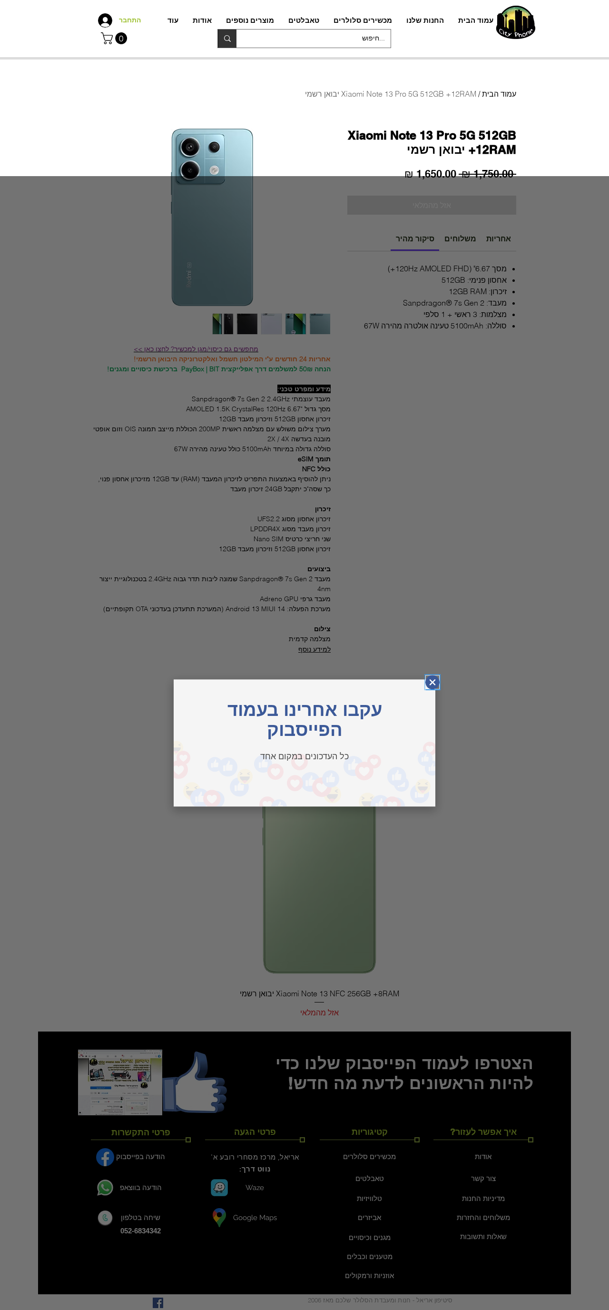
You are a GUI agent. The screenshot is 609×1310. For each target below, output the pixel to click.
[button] (115, 38)
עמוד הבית (499, 94)
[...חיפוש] (227, 39)
